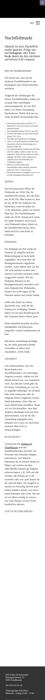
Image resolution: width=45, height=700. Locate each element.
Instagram (15, 53)
